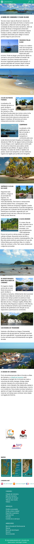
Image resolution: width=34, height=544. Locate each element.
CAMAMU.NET (5, 480)
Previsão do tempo (12, 498)
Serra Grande (10, 534)
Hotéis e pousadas (12, 509)
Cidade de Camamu (12, 494)
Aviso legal (19, 542)
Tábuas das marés (12, 500)
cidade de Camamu (17, 377)
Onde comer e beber (12, 511)
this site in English (8, 483)
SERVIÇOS (9, 506)
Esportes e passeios (12, 513)
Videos (8, 502)
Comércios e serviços (13, 519)
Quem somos (11, 542)
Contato (24, 542)
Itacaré (8, 532)
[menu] (32, 1)
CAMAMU (9, 491)
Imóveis (8, 517)
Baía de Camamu (11, 496)
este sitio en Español (21, 483)
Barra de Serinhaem (12, 530)
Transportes (10, 515)
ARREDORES (10, 523)
